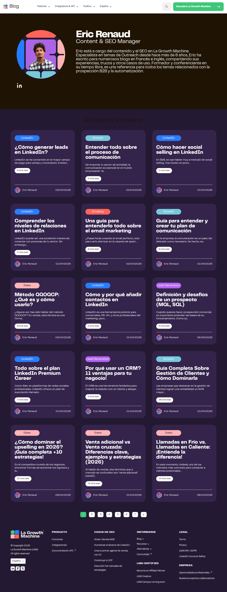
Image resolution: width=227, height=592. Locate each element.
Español (104, 6)
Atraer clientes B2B (104, 540)
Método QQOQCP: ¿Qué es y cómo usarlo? (37, 300)
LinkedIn (27, 138)
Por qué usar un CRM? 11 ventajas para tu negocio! (113, 373)
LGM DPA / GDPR (188, 551)
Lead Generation (168, 285)
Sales (27, 285)
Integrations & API (65, 6)
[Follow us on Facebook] (18, 568)
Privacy (183, 545)
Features (42, 6)
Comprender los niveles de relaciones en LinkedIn (40, 226)
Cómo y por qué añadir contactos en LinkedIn (113, 300)
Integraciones (59, 545)
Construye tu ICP (103, 561)
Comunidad (143, 555)
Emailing (98, 211)
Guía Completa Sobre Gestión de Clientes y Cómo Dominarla (182, 373)
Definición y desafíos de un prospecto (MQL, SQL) (182, 300)
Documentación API (62, 551)
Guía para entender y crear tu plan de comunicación (182, 226)
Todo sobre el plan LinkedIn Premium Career (38, 373)
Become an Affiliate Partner (151, 571)
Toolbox (87, 6)
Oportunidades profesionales (194, 573)
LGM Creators (144, 577)
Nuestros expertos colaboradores (197, 579)
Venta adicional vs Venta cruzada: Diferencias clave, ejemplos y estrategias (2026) (113, 452)
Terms (182, 540)
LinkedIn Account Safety (192, 557)
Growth (98, 138)
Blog (14, 6)
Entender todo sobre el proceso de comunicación (111, 152)
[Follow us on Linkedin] (13, 568)
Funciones (57, 540)
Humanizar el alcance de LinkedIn (112, 545)
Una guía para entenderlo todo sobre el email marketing (113, 226)
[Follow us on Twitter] (23, 568)
